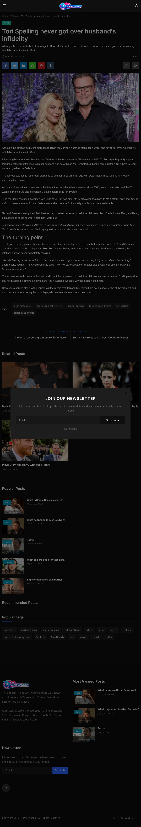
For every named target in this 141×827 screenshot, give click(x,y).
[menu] (4, 6)
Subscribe (112, 420)
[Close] (126, 393)
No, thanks (70, 428)
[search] (136, 6)
